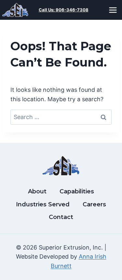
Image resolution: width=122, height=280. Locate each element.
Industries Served (43, 204)
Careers (94, 204)
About (37, 191)
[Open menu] (114, 10)
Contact (61, 217)
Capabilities (77, 191)
